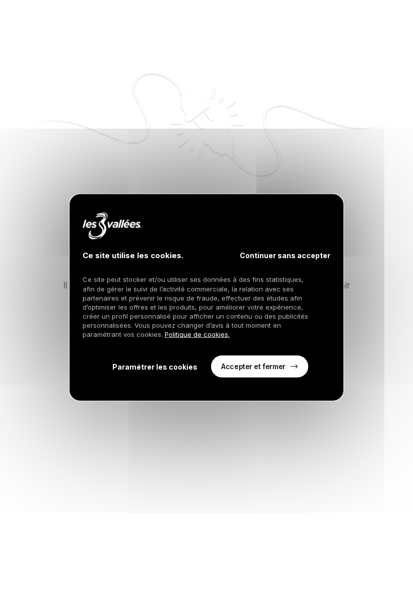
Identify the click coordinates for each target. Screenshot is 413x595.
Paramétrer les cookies (154, 366)
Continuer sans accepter (285, 255)
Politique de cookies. (197, 334)
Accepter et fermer (253, 366)
